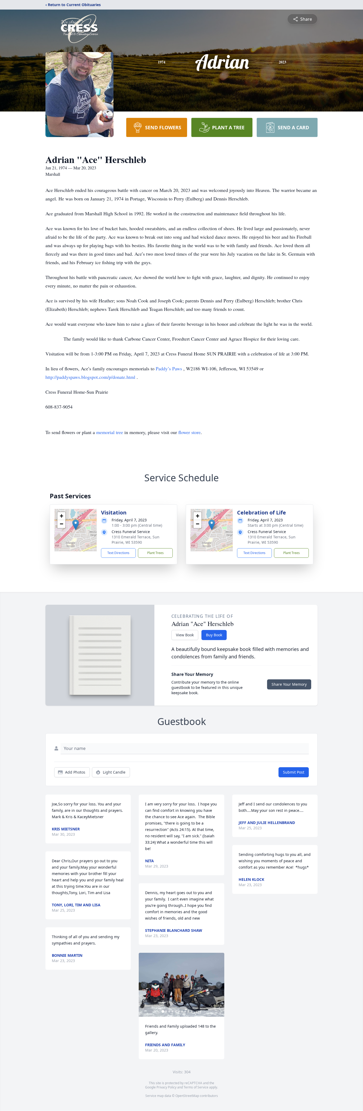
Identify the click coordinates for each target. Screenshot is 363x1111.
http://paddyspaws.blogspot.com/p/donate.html (91, 377)
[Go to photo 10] (192, 1011)
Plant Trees (155, 553)
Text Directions (118, 553)
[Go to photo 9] (188, 1011)
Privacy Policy (166, 1087)
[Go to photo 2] (166, 1011)
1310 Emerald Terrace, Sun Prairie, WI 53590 (135, 539)
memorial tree (109, 432)
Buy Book (214, 634)
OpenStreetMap (187, 1095)
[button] (75, 524)
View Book (185, 634)
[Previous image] (144, 985)
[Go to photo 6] (179, 1011)
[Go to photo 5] (176, 1011)
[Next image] (219, 985)
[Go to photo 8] (185, 1011)
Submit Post (293, 772)
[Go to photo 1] (163, 1011)
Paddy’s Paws (169, 368)
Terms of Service (196, 1087)
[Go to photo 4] (172, 1011)
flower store (189, 432)
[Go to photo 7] (182, 1011)
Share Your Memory (289, 684)
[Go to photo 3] (169, 1011)
